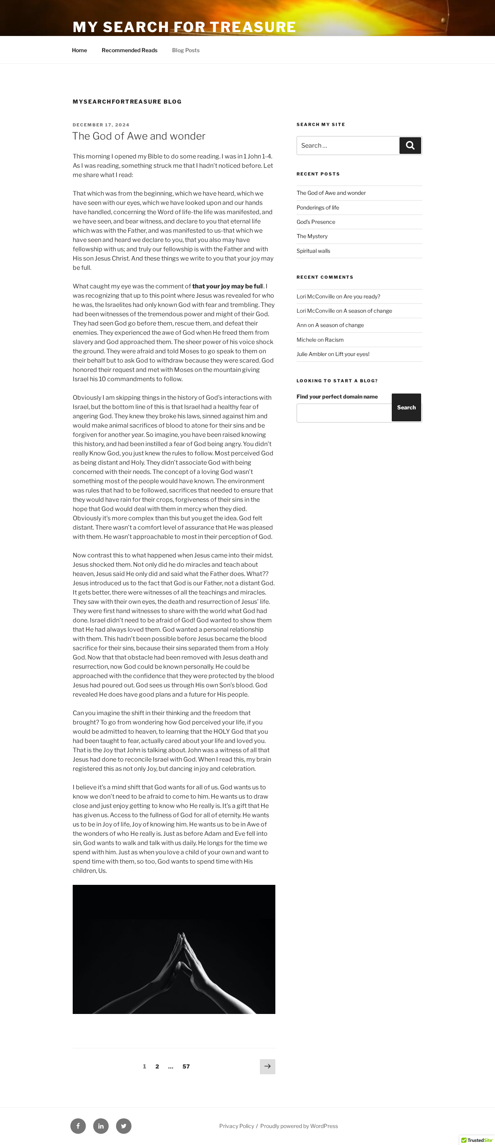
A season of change (367, 310)
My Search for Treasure (185, 27)
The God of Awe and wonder (139, 136)
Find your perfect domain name (337, 396)
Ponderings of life (318, 207)
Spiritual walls (313, 250)
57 (188, 1066)
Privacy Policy (236, 1126)
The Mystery (312, 236)
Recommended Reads (129, 50)
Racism (334, 339)
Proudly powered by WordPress (299, 1126)
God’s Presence (316, 221)
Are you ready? (361, 296)
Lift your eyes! (352, 354)
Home (79, 50)
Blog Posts (186, 50)
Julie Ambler (312, 354)
